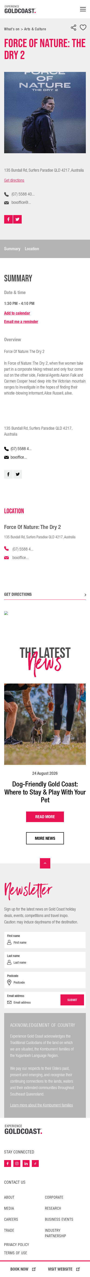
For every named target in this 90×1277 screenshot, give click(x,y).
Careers (11, 1219)
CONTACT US (15, 1182)
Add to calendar (17, 313)
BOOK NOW (19, 1269)
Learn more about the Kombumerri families (41, 1105)
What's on (12, 29)
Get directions (14, 180)
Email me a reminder (21, 321)
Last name (13, 956)
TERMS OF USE (15, 1253)
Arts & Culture (35, 29)
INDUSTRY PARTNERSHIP (55, 1233)
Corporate (54, 1197)
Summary (12, 249)
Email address (15, 996)
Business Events (59, 1219)
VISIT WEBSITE (60, 1269)
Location (32, 249)
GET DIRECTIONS (18, 594)
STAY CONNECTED (19, 1152)
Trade (9, 1230)
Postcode (12, 976)
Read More (45, 816)
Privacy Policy (16, 1245)
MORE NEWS (45, 838)
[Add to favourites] (83, 28)
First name (13, 936)
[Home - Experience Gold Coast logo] (20, 9)
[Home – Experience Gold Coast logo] (23, 1129)
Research (53, 1208)
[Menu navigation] (83, 9)
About (9, 1197)
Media (9, 1208)
